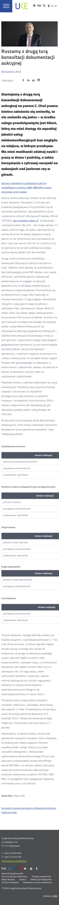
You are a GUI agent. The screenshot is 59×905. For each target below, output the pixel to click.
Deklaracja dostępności (41, 879)
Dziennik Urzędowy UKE (12, 873)
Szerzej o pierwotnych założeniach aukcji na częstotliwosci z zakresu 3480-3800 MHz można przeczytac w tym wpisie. (26, 187)
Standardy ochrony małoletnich (37, 882)
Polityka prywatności (41, 876)
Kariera (22, 879)
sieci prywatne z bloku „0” (26, 220)
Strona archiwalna (10, 882)
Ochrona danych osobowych (14, 876)
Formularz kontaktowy (14, 861)
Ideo (55, 896)
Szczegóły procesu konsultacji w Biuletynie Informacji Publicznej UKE (28, 810)
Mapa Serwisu (8, 879)
